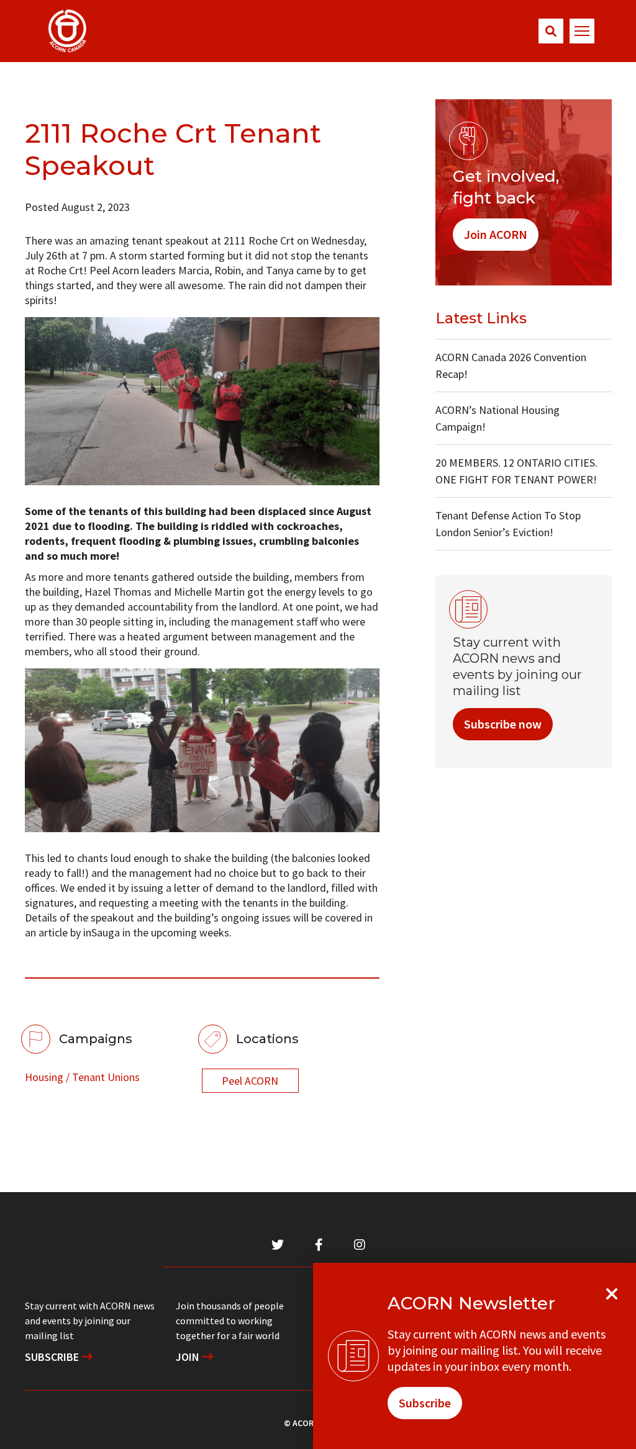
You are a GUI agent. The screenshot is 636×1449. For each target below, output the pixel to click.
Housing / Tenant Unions (82, 1077)
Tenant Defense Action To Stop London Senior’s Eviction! (508, 523)
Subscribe (53, 1357)
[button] (550, 31)
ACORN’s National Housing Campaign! (497, 418)
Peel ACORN (250, 1081)
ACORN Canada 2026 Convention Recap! (510, 365)
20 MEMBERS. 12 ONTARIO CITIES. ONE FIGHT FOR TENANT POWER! (516, 471)
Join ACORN (495, 234)
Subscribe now (503, 724)
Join (189, 1357)
